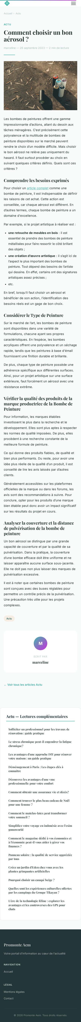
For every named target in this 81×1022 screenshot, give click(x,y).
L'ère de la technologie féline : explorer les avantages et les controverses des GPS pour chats (36, 905)
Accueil (8, 13)
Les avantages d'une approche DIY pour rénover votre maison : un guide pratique (40, 756)
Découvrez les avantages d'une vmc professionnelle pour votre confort (31, 781)
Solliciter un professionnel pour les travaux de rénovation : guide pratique (39, 731)
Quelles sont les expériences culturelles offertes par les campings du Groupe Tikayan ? (40, 890)
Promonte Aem (17, 944)
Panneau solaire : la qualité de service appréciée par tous (40, 857)
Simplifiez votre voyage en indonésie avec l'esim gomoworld (40, 827)
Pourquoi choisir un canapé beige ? (31, 880)
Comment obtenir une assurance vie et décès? (38, 792)
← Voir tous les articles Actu (23, 684)
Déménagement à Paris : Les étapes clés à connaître (35, 769)
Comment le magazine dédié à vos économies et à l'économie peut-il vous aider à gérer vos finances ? (39, 842)
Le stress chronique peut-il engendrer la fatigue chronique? (40, 744)
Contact (9, 998)
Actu (18, 13)
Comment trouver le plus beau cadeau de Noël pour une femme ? (39, 802)
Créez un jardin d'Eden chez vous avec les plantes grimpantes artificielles (35, 869)
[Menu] (73, 3)
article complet (37, 188)
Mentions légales (14, 991)
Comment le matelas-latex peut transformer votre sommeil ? (37, 815)
